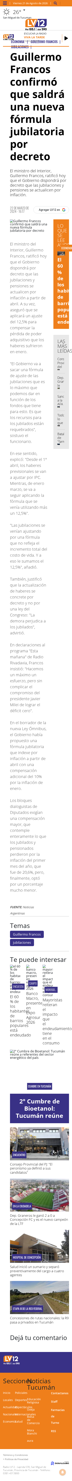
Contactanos (59, 1393)
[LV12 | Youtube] (64, 1366)
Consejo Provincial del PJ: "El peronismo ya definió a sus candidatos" (31, 1168)
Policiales (21, 1393)
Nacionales (10, 1414)
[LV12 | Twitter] (64, 1359)
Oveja (31, 1409)
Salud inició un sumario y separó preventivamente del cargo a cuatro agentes (37, 1270)
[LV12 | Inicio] (68, 1380)
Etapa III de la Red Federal (27, 1308)
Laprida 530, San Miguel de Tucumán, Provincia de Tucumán (24, 1468)
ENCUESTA (18, 986)
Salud (19, 1421)
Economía (9, 1421)
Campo (33, 983)
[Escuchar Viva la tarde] (66, 38)
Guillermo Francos (27, 934)
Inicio (6, 1393)
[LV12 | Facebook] (56, 1359)
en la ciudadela (22, 1206)
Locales (8, 1400)
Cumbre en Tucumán (39, 1086)
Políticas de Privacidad (16, 1459)
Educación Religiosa (34, 1400)
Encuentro (19, 1155)
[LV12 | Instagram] (56, 1366)
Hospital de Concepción (27, 1257)
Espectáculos (23, 1407)
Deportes (21, 1400)
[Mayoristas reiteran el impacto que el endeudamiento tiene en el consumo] (48, 995)
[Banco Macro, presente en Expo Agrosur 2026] (31, 988)
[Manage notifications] (62, 1472)
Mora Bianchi (32, 1431)
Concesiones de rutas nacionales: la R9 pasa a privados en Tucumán (39, 1320)
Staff (54, 1401)
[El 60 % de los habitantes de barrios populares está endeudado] (15, 992)
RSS (53, 1431)
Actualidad (10, 1407)
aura (30, 1441)
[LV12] (11, 1364)
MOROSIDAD (52, 990)
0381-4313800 (11, 1473)
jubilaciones (22, 942)
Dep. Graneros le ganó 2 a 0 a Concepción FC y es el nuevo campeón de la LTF (39, 1219)
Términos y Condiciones (15, 1454)
